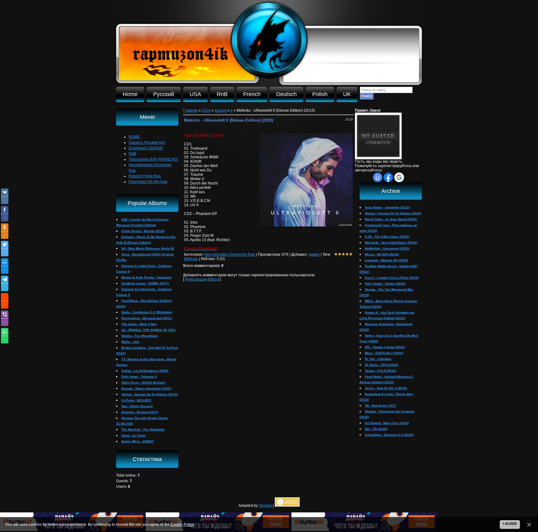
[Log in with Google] (399, 177)
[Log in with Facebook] (388, 177)
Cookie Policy (182, 524)
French (252, 94)
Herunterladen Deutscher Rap (229, 254)
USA (195, 94)
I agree (510, 523)
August (220, 110)
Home (130, 94)
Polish (320, 94)
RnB (222, 94)
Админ (314, 254)
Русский (163, 94)
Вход (214, 279)
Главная (190, 110)
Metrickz (191, 259)
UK (347, 94)
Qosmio (265, 505)
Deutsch (286, 94)
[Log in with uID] (377, 177)
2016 (206, 110)
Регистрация (196, 279)
